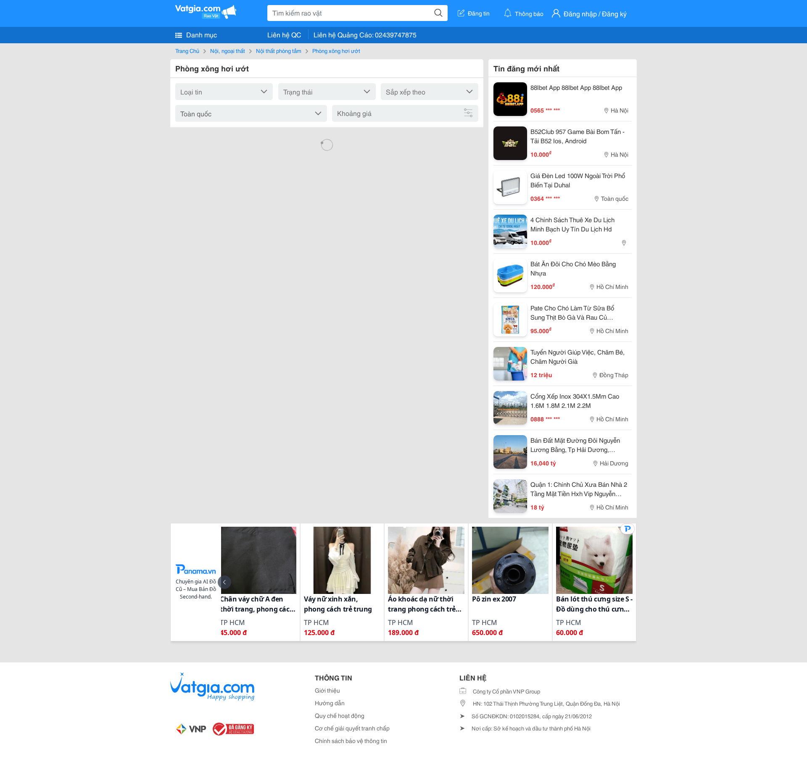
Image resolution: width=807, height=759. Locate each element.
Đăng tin (479, 13)
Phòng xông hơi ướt (336, 50)
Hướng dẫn (330, 703)
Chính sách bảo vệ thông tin (351, 740)
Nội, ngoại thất (227, 50)
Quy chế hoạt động (339, 715)
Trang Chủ (187, 50)
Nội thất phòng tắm (278, 50)
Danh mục (201, 34)
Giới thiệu (327, 690)
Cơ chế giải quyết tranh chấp (352, 728)
